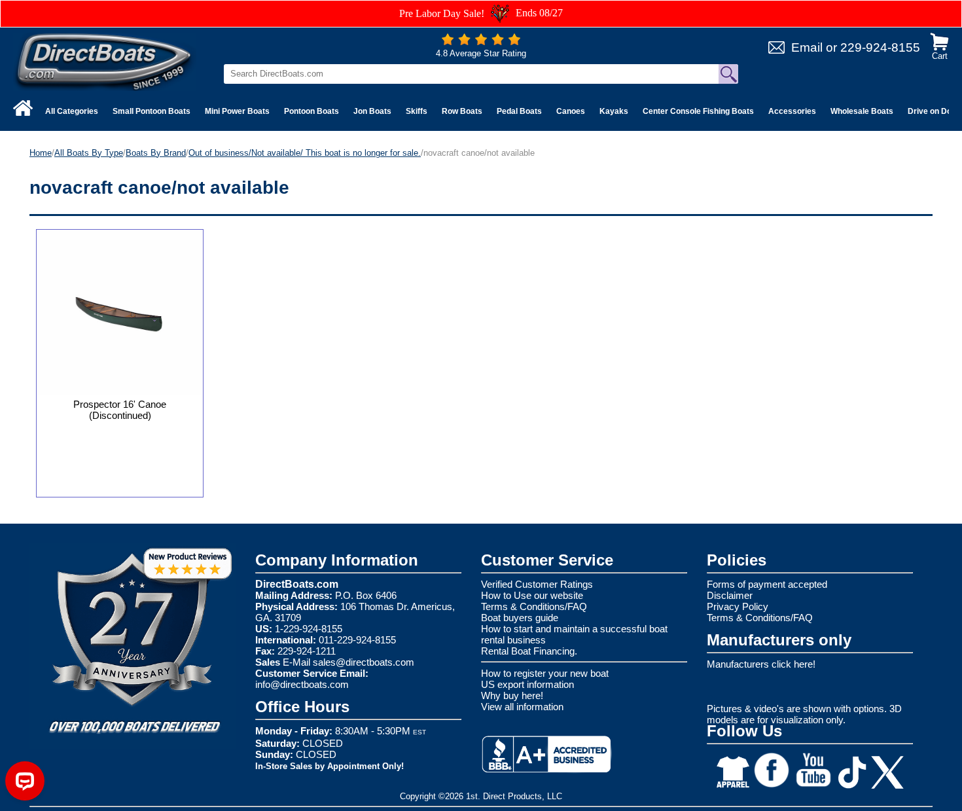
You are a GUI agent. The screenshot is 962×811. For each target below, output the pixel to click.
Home (40, 153)
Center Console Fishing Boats (698, 111)
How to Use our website (532, 595)
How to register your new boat (545, 673)
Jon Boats (372, 111)
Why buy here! (512, 695)
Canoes (570, 111)
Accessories (792, 111)
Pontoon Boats (311, 111)
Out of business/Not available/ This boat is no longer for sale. (304, 153)
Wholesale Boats (861, 111)
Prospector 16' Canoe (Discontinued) (119, 410)
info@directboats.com (302, 684)
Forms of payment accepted (767, 584)
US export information (527, 684)
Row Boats (462, 111)
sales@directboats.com (363, 662)
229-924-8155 (880, 47)
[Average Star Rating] (481, 42)
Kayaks (613, 111)
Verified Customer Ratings (537, 584)
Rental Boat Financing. (529, 651)
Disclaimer (730, 595)
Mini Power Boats (237, 111)
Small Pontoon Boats (151, 111)
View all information (522, 706)
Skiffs (416, 111)
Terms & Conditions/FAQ (534, 606)
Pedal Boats (519, 111)
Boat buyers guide (519, 617)
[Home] (23, 108)
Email (807, 47)
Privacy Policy (737, 606)
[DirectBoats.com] (104, 61)
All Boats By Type (88, 153)
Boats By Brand (156, 153)
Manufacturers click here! (761, 664)
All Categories (71, 111)
